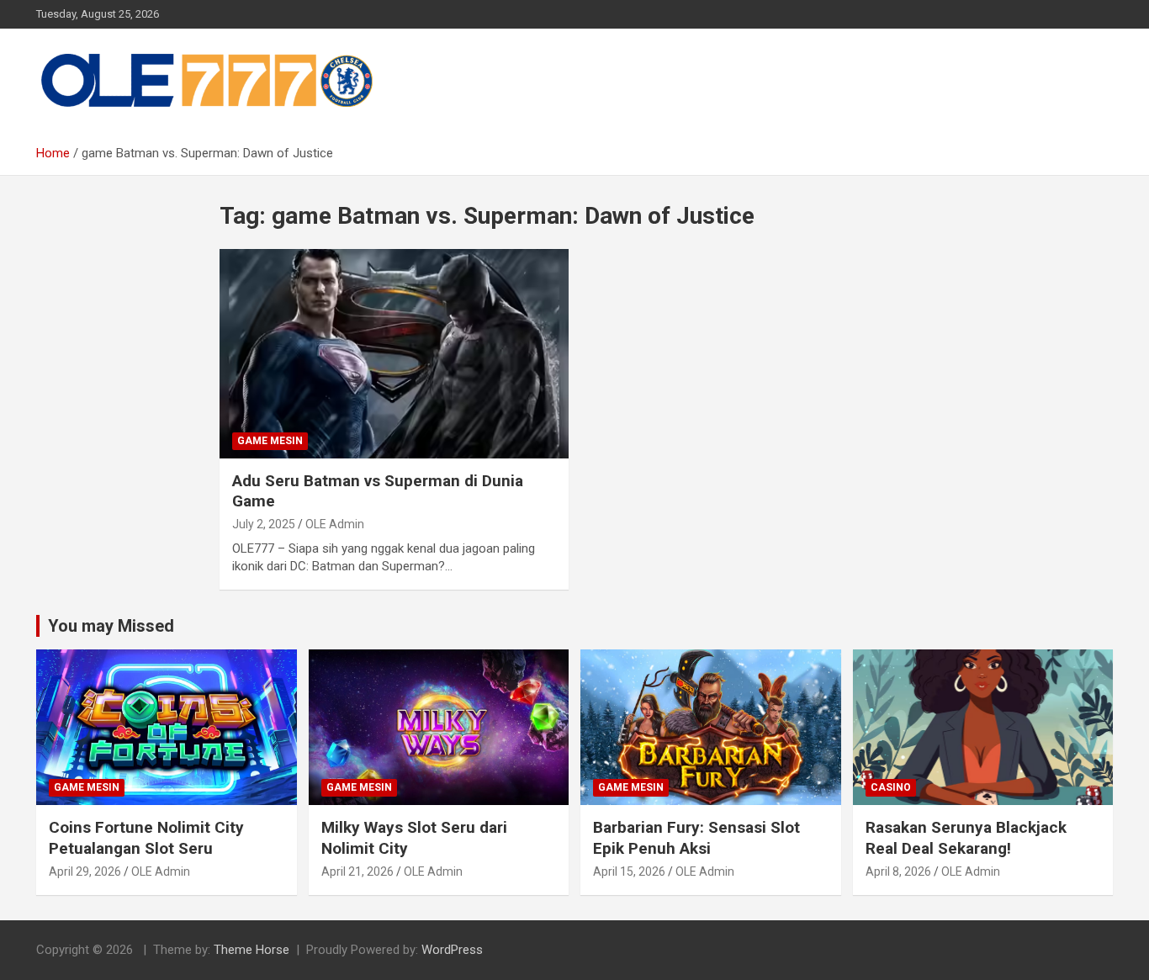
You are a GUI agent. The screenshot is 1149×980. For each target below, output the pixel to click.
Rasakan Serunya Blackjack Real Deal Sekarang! (966, 838)
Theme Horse (251, 949)
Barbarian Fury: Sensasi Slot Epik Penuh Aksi (696, 838)
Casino (891, 787)
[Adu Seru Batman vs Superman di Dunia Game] (394, 353)
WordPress (452, 949)
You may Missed (111, 626)
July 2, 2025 (263, 524)
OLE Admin (334, 524)
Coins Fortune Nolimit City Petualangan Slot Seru (146, 838)
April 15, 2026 (629, 871)
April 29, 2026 (85, 871)
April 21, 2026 (357, 871)
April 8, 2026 (898, 871)
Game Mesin (270, 441)
